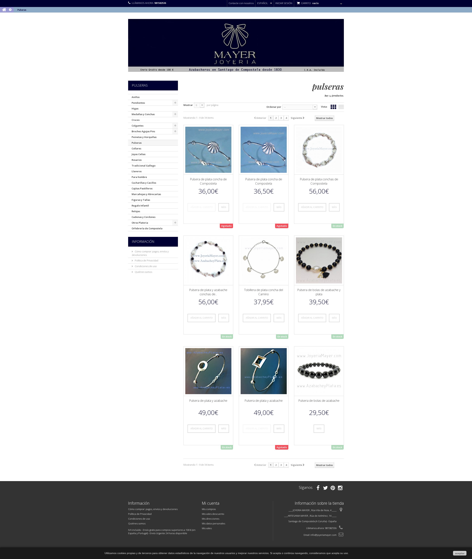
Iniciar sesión (283, 3)
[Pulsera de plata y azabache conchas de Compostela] (208, 260)
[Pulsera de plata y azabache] (208, 371)
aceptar (459, 553)
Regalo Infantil (140, 205)
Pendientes (138, 102)
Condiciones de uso (145, 266)
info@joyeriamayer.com (323, 535)
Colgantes (137, 125)
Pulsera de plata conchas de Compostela (319, 181)
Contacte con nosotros (241, 3)
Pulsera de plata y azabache (208, 400)
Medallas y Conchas (143, 114)
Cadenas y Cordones (143, 217)
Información (143, 241)
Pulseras (137, 142)
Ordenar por (273, 106)
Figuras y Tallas (141, 199)
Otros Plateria (140, 222)
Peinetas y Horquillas (144, 137)
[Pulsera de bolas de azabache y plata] (319, 260)
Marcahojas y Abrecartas (146, 194)
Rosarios (137, 160)
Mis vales (207, 528)
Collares (136, 148)
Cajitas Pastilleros (142, 188)
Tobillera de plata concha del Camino (263, 292)
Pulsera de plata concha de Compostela (208, 181)
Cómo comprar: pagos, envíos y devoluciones (153, 509)
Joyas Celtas (138, 154)
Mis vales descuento (213, 514)
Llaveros (137, 171)
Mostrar (188, 105)
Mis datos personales (213, 523)
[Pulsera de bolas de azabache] (319, 371)
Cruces (136, 120)
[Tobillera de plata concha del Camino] (264, 260)
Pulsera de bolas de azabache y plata (319, 292)
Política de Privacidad (146, 260)
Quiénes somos (143, 272)
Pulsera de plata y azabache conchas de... (208, 292)
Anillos (136, 97)
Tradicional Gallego (143, 165)
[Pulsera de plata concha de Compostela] (208, 150)
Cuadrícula (333, 106)
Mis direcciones (210, 518)
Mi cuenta (210, 503)
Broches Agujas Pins (143, 131)
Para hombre (139, 177)
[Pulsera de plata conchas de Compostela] (319, 150)
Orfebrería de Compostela (147, 228)
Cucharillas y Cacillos (144, 182)
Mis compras (209, 509)
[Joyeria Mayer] (236, 45)
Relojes (136, 211)
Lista (341, 106)
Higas (135, 108)
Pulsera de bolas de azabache (318, 400)
